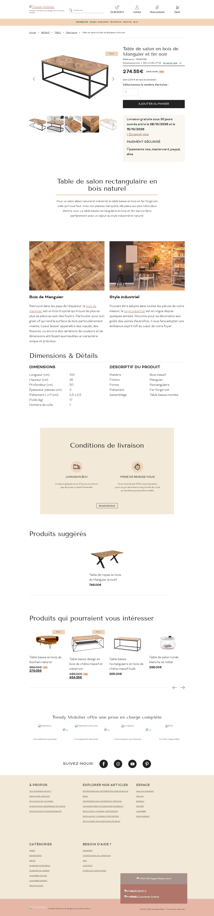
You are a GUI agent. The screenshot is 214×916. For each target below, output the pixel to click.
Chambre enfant (38, 881)
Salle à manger (145, 791)
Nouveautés (82, 22)
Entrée (140, 806)
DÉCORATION (115, 22)
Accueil (32, 32)
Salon (139, 796)
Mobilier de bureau (39, 866)
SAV (85, 861)
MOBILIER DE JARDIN (39, 871)
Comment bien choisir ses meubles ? (103, 806)
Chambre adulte (38, 876)
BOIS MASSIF (103, 22)
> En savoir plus (138, 134)
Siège (32, 861)
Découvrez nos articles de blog (101, 821)
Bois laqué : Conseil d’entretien (101, 816)
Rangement (35, 856)
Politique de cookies (41, 801)
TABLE (58, 32)
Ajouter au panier (153, 104)
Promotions (36, 886)
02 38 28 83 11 (117, 12)
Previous (33, 79)
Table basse (71, 32)
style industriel (134, 311)
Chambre (141, 811)
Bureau (140, 801)
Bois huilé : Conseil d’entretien (100, 811)
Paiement (88, 851)
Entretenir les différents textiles (102, 801)
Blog (135, 22)
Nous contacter (157, 12)
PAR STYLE (127, 22)
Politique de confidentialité (45, 811)
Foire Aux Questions (94, 871)
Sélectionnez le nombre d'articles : (146, 85)
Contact (88, 866)
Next (113, 79)
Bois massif (143, 816)
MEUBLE (93, 22)
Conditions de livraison (97, 856)
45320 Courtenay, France (144, 896)
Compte (137, 12)
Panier (177, 12)
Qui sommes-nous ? (40, 791)
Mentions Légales (39, 796)
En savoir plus (170, 63)
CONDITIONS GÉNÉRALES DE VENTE (47, 806)
